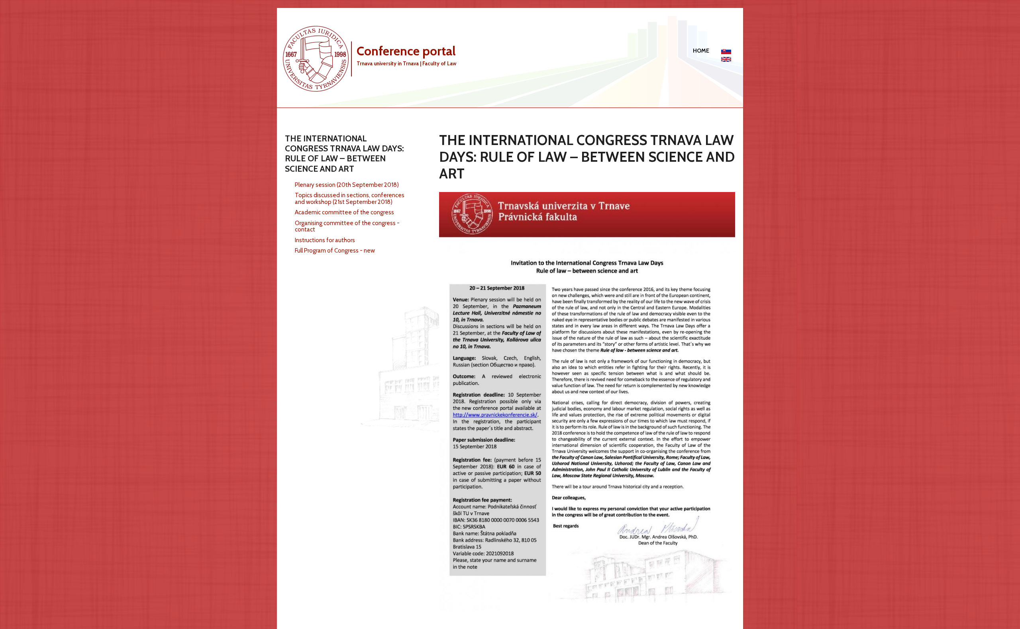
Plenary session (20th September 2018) (347, 184)
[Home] (319, 58)
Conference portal (406, 51)
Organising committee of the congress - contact (347, 226)
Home (701, 50)
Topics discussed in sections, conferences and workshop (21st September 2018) (349, 199)
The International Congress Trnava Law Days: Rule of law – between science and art (344, 153)
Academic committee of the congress (344, 212)
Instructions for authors (325, 240)
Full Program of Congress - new (335, 250)
